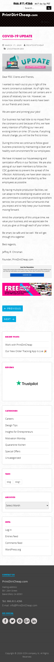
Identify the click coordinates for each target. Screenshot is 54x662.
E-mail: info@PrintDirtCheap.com (19, 605)
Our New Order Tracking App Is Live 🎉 (26, 351)
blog (9, 481)
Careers (9, 418)
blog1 (17, 481)
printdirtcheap (35, 45)
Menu (47, 22)
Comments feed (13, 543)
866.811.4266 (23, 3)
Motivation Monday (15, 438)
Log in (8, 530)
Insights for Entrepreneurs (19, 431)
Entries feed (11, 536)
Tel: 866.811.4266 (12, 601)
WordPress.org (13, 549)
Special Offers (12, 451)
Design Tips (11, 425)
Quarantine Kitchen (15, 444)
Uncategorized (15, 49)
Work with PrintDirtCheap (18, 344)
